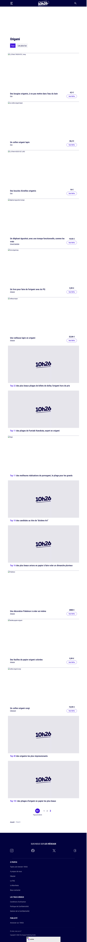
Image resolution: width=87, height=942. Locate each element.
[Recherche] (75, 3)
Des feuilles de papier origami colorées (26, 659)
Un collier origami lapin (20, 142)
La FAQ (12, 881)
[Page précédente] (37, 810)
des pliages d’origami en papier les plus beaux (33, 800)
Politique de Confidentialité (19, 906)
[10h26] (43, 3)
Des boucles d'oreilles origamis (23, 190)
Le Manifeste (14, 885)
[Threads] (75, 850)
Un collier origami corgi (20, 708)
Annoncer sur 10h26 (17, 923)
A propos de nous (16, 871)
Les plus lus (22, 45)
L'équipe (12, 876)
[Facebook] (33, 850)
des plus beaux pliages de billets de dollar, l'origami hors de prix (40, 385)
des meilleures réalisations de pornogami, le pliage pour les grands (41, 475)
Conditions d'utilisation (18, 902)
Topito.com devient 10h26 (19, 867)
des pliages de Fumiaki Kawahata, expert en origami (35, 430)
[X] (54, 850)
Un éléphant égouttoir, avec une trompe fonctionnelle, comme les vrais (37, 240)
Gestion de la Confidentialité (19, 911)
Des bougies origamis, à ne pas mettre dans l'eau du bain (34, 93)
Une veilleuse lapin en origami (22, 337)
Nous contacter (15, 890)
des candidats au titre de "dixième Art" (29, 520)
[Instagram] (11, 850)
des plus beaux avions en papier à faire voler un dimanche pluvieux (41, 565)
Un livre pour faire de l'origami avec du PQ (27, 289)
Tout (12, 45)
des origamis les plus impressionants (29, 756)
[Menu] (11, 3)
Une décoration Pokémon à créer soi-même (28, 611)
